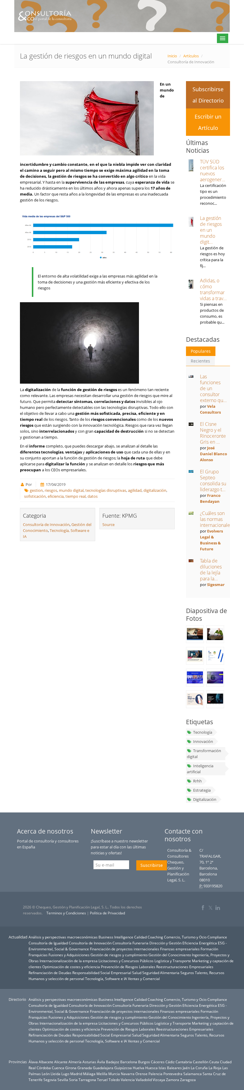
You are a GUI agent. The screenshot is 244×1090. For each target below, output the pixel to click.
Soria (73, 1079)
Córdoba (44, 1067)
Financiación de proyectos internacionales (124, 948)
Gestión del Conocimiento (169, 954)
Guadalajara (103, 1067)
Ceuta (214, 1061)
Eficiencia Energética (199, 943)
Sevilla (62, 1079)
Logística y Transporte (172, 960)
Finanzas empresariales (180, 948)
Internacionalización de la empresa (69, 960)
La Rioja (215, 1067)
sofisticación (35, 496)
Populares (201, 351)
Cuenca (58, 1067)
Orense (141, 1073)
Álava (33, 1061)
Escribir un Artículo (208, 122)
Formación (209, 948)
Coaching (155, 937)
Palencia (155, 1073)
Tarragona (87, 1079)
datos (92, 496)
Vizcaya (159, 1079)
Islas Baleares (170, 1067)
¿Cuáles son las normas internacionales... (218, 519)
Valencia (128, 1079)
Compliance (217, 937)
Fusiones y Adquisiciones (69, 954)
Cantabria (184, 1061)
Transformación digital (204, 753)
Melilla (101, 1073)
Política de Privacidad (107, 913)
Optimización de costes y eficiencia (71, 966)
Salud (136, 972)
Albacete (46, 1061)
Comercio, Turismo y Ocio (185, 937)
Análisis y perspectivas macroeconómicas (63, 937)
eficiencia (56, 496)
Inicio (172, 56)
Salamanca (192, 1073)
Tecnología (202, 732)
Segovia (50, 1079)
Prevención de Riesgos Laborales (128, 966)
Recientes (200, 361)
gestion (36, 490)
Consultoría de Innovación (46, 524)
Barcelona (128, 1061)
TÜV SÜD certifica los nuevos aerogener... (212, 170)
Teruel (102, 1079)
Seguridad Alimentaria (160, 972)
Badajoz (112, 1061)
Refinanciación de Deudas (50, 972)
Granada (84, 1067)
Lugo (65, 1073)
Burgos (144, 1061)
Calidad (140, 937)
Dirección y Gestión (165, 943)
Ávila (101, 1061)
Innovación (203, 741)
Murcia (114, 1073)
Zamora (172, 1079)
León (46, 1073)
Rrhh (197, 781)
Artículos (191, 56)
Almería (75, 1061)
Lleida (55, 1073)
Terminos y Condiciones (66, 913)
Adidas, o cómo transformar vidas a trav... (213, 289)
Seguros (187, 972)
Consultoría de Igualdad (48, 943)
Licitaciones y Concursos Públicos (126, 960)
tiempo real (75, 496)
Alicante (61, 1061)
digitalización (154, 490)
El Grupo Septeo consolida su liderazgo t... (213, 480)
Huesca (151, 1067)
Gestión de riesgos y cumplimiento (119, 954)
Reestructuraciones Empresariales (184, 966)
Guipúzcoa (123, 1067)
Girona (70, 1067)
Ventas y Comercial (144, 978)
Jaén (186, 1067)
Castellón (200, 1061)
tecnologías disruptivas (105, 490)
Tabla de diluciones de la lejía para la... (211, 569)
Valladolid (144, 1079)
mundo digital (71, 490)
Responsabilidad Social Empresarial (101, 972)
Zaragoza (188, 1079)
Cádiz (170, 1061)
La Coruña (199, 1067)
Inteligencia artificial (200, 768)
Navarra (127, 1073)
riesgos (51, 490)
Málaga (89, 1073)
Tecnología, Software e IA (106, 978)
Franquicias (38, 954)
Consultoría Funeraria (130, 943)
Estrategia (202, 790)
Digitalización (204, 799)
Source (108, 524)
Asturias (89, 1061)
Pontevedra (172, 1073)
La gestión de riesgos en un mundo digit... (211, 230)
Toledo (114, 1079)
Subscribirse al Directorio (208, 95)
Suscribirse (151, 865)
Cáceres (158, 1061)
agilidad (135, 490)
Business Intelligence (115, 937)
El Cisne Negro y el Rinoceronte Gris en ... (213, 433)
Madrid (76, 1073)
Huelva (138, 1067)
